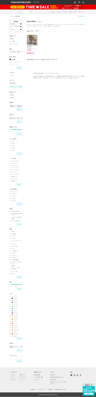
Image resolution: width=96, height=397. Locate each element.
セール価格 (12, 41)
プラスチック (15, 257)
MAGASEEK (37, 2)
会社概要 (32, 389)
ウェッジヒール (15, 174)
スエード (14, 238)
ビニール (14, 255)
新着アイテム (22, 374)
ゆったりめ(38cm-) (16, 221)
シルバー (16, 327)
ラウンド (14, 196)
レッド (15, 323)
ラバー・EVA (14, 271)
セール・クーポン (14, 44)
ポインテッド (15, 191)
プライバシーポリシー (41, 389)
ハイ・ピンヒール (16, 167)
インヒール (14, 178)
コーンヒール (15, 172)
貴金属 (13, 265)
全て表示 (13, 59)
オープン (14, 200)
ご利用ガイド (53, 374)
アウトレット (22, 379)
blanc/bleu (17, 16)
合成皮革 (14, 233)
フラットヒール (15, 161)
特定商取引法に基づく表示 (60, 389)
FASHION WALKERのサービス (56, 377)
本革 (13, 231)
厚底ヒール (14, 176)
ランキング (13, 379)
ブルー (15, 310)
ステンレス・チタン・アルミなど (17, 268)
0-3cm (13, 141)
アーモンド (14, 194)
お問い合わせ (53, 379)
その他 (15, 336)
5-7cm (13, 145)
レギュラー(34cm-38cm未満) (17, 218)
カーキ (15, 308)
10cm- (13, 150)
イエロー (16, 317)
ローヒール (14, 163)
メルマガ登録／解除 (38, 377)
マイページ (36, 379)
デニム (13, 248)
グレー (15, 300)
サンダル (12, 75)
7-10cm (13, 148)
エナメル (14, 236)
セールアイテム (22, 377)
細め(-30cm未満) (15, 211)
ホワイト (16, 296)
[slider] (10, 129)
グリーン (16, 306)
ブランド (13, 377)
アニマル (16, 334)
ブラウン (16, 302)
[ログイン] (75, 2)
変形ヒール (14, 181)
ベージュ (16, 304)
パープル (16, 315)
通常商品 (12, 95)
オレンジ (16, 319)
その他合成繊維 (15, 259)
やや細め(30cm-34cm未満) (17, 214)
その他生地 (14, 250)
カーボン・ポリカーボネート (17, 262)
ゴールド (16, 325)
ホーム (12, 16)
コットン (14, 244)
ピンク (15, 321)
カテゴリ (13, 374)
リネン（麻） (15, 246)
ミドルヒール (15, 165)
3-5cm (13, 143)
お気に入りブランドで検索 (16, 86)
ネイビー (16, 313)
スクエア (14, 198)
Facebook (81, 375)
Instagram (75, 375)
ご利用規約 (50, 389)
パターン (16, 332)
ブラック (16, 298)
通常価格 (12, 38)
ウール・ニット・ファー (17, 241)
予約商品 (12, 97)
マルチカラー (17, 329)
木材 (13, 273)
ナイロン (14, 253)
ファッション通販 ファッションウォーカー (21, 2)
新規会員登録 (37, 374)
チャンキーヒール (16, 170)
